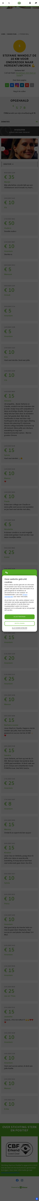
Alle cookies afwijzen (19, 628)
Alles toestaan (19, 617)
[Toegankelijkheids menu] (37, 1199)
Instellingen (19, 623)
